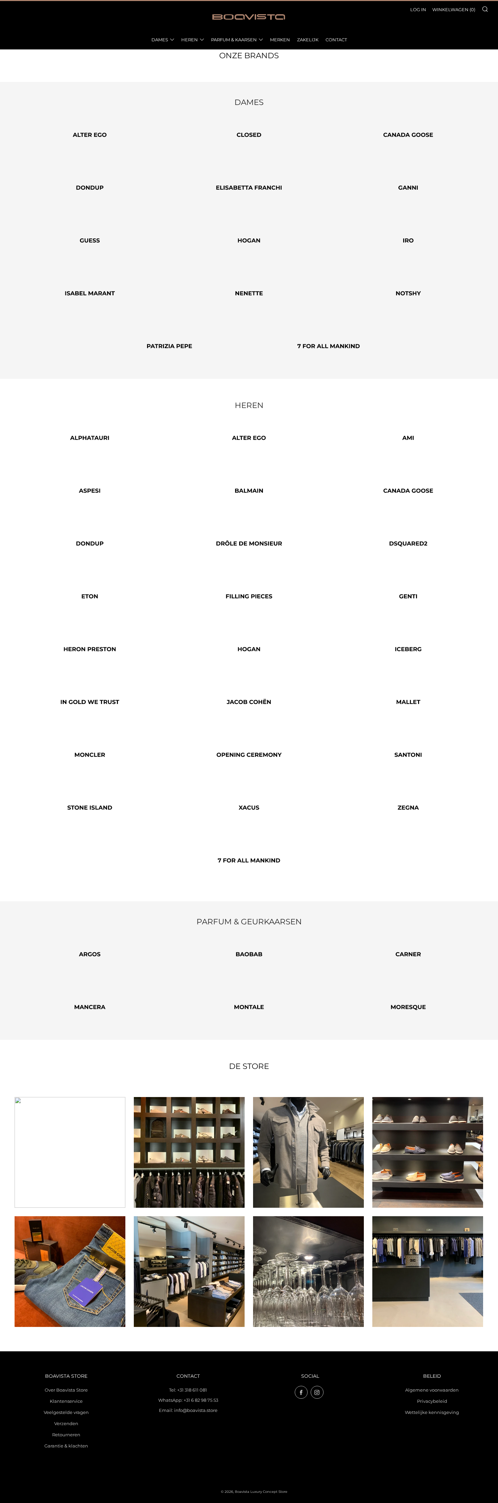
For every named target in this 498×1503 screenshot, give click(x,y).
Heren (189, 39)
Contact (336, 39)
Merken (280, 39)
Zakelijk (307, 39)
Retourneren (66, 1434)
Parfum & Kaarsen (234, 39)
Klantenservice (66, 1401)
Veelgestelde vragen (66, 1412)
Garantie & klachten (66, 1445)
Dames (159, 39)
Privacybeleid (432, 1401)
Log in (418, 9)
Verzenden (66, 1423)
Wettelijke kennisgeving (432, 1412)
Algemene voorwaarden (432, 1390)
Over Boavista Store (66, 1390)
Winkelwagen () (453, 9)
